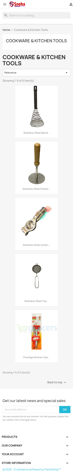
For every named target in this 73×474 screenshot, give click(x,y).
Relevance (36, 73)
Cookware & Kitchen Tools (36, 41)
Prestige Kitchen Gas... (36, 357)
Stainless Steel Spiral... (36, 132)
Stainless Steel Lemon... (36, 245)
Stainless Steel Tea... (36, 301)
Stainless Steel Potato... (36, 188)
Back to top (57, 382)
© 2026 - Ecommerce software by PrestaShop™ (32, 469)
